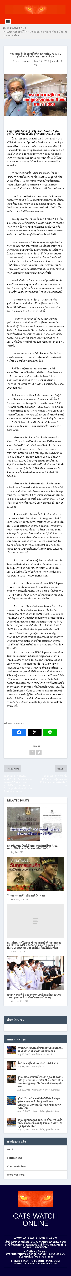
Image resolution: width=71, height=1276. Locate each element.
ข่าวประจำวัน (17, 27)
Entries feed (14, 1157)
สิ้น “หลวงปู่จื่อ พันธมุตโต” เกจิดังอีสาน (37, 1063)
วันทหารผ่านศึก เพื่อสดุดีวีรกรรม (26, 895)
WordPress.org (15, 1174)
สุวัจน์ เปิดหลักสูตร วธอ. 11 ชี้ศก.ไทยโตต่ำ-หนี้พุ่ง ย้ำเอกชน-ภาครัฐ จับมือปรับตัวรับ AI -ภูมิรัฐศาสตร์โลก (40, 1123)
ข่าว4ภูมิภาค (38, 1066)
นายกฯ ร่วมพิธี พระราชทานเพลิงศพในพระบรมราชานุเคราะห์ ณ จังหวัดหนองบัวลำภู (34, 996)
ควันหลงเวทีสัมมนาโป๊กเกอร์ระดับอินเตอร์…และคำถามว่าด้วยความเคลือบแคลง (40, 1049)
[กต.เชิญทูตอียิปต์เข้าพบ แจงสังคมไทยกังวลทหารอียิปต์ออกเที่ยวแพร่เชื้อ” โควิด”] (35, 824)
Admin (27, 61)
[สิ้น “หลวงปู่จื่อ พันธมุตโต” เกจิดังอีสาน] (11, 1065)
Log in (10, 1149)
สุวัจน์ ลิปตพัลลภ (52, 1089)
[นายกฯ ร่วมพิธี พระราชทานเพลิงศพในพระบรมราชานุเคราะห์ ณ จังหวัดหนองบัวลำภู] (35, 973)
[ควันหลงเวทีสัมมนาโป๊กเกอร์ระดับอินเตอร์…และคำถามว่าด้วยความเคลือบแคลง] (11, 1050)
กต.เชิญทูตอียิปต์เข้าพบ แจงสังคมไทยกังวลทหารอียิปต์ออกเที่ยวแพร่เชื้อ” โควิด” (32, 847)
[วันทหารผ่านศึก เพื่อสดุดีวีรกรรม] (35, 874)
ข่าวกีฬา (36, 1054)
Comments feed (17, 1166)
